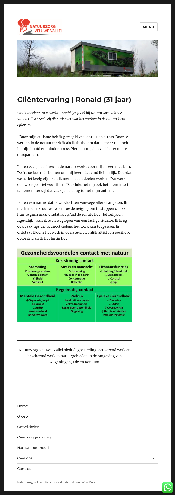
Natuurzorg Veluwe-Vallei (34, 482)
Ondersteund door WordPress (76, 482)
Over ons (24, 458)
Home (22, 406)
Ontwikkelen (28, 427)
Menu (149, 27)
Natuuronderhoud (33, 448)
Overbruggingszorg (34, 437)
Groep (22, 416)
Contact (24, 469)
